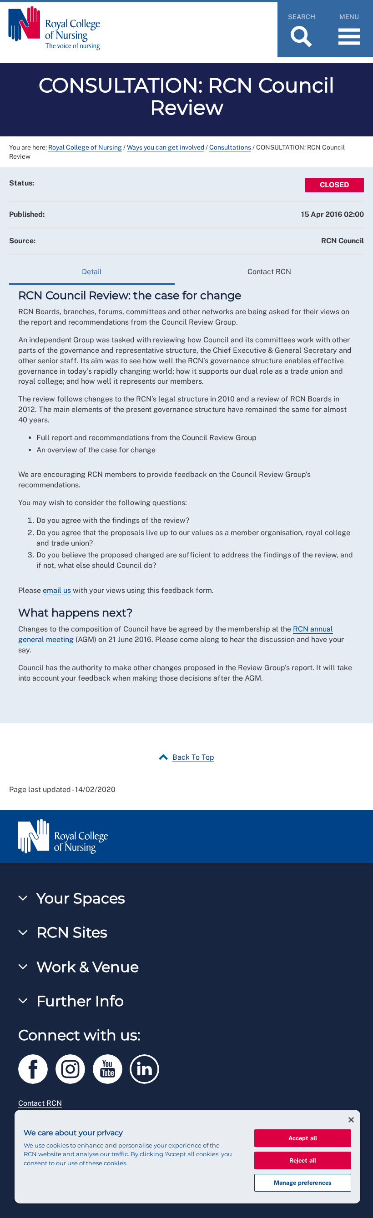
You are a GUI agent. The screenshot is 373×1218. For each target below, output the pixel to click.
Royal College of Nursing (85, 147)
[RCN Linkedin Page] (147, 1067)
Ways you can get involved (165, 147)
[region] (187, 1156)
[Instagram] (74, 1067)
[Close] (351, 1120)
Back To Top (193, 757)
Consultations (230, 147)
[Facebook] (36, 1067)
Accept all (302, 1138)
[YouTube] (111, 1067)
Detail (92, 271)
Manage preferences (303, 1182)
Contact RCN (269, 271)
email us (57, 590)
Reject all (302, 1160)
